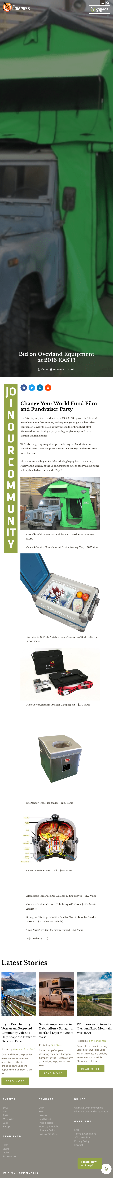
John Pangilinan (97, 1040)
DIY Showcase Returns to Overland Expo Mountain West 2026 (94, 1028)
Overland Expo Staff (24, 1049)
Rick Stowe (57, 1045)
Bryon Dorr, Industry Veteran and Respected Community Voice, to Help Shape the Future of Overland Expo (18, 1033)
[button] (102, 2)
